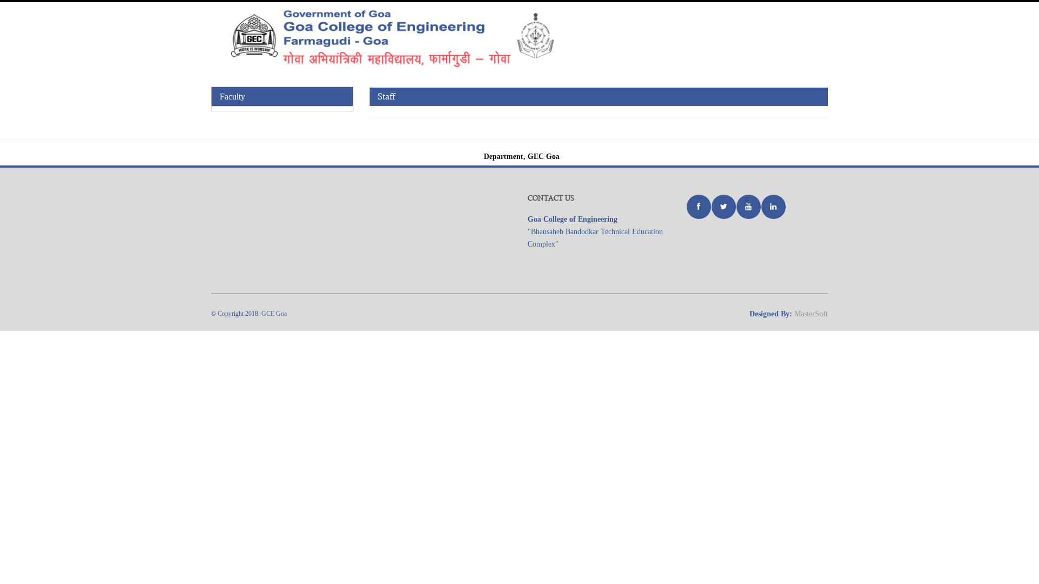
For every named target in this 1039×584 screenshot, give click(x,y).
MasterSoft (811, 314)
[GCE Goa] (414, 38)
